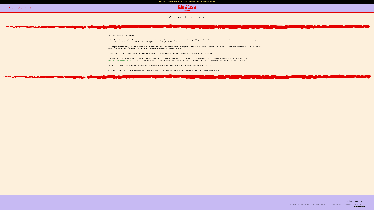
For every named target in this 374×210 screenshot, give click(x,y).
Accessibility (348, 204)
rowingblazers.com (209, 1)
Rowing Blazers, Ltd (321, 204)
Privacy (362, 204)
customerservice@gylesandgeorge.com (121, 60)
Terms (356, 204)
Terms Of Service (360, 201)
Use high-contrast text (360, 206)
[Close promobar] (372, 1)
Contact (349, 201)
